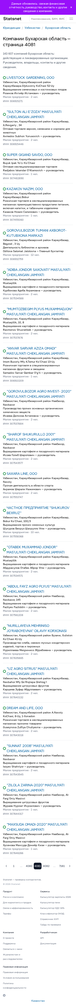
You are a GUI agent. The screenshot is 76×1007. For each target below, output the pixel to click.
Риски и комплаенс (13, 897)
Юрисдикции (11, 27)
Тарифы (7, 913)
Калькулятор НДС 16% (52, 908)
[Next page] (69, 866)
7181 (62, 865)
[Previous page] (6, 866)
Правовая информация (15, 972)
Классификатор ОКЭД (52, 913)
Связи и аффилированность (18, 908)
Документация (48, 943)
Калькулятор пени (50, 902)
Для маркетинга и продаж (17, 902)
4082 (46, 865)
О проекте (8, 938)
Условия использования (16, 977)
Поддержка (9, 943)
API (42, 938)
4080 (29, 865)
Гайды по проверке (50, 924)
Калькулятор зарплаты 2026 (55, 897)
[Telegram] (4, 995)
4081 (37, 865)
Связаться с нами (12, 949)
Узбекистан (32, 27)
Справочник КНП (49, 919)
